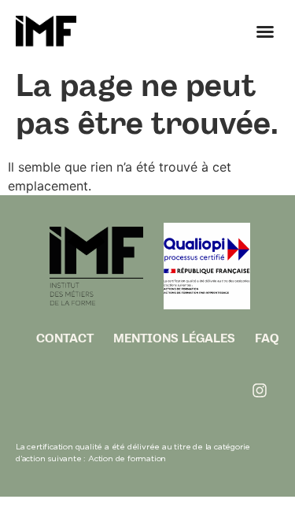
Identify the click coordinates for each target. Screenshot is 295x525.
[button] (265, 31)
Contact (65, 339)
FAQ (267, 339)
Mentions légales (174, 339)
